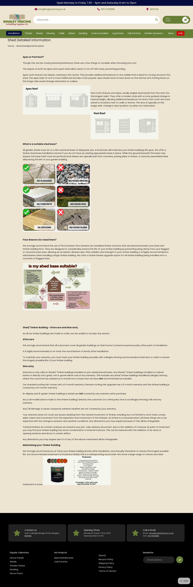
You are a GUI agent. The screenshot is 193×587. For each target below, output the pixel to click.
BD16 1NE (154, 9)
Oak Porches (60, 561)
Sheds (13, 561)
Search (102, 555)
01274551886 (153, 535)
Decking (14, 569)
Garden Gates (17, 565)
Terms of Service (107, 570)
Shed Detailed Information (30, 45)
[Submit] (179, 559)
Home (11, 45)
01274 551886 (108, 9)
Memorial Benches (63, 557)
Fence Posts (16, 573)
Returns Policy (106, 559)
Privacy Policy (105, 567)
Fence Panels (17, 557)
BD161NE (28, 535)
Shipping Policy (106, 563)
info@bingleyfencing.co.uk (52, 9)
